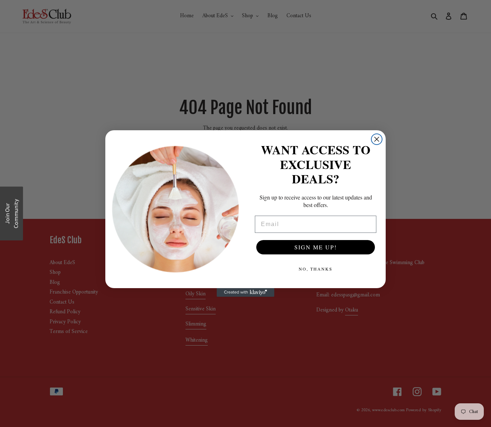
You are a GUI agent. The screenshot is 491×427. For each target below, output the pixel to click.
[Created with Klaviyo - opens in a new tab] (245, 292)
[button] (11, 213)
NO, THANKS (315, 269)
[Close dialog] (376, 139)
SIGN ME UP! (315, 247)
